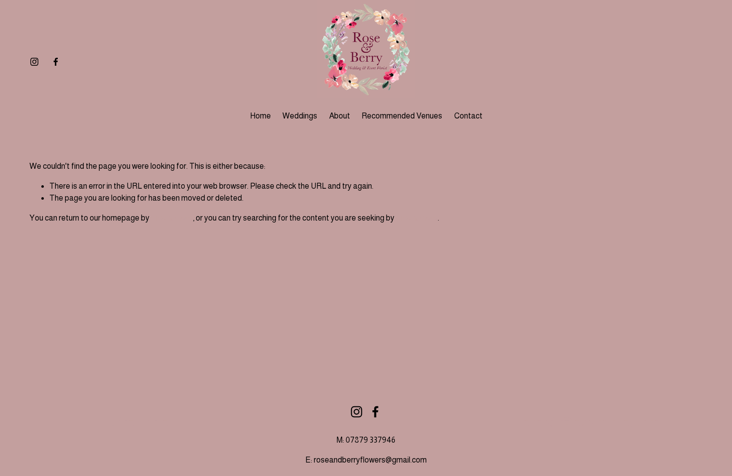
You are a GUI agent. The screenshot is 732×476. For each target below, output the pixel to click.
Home (260, 116)
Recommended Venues (402, 116)
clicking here (172, 218)
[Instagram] (34, 62)
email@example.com (592, 422)
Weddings (299, 116)
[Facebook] (56, 62)
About (339, 116)
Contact (468, 116)
